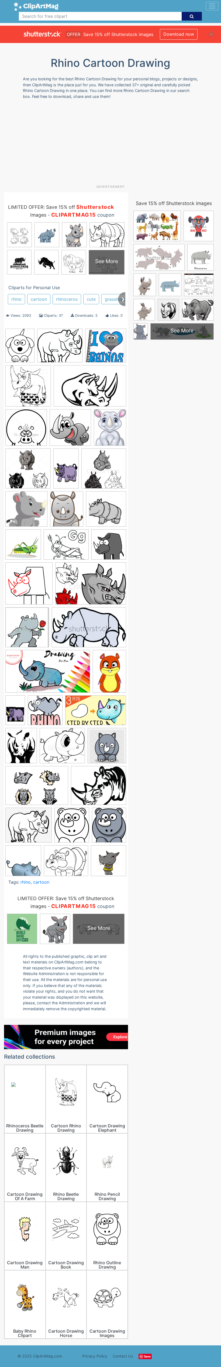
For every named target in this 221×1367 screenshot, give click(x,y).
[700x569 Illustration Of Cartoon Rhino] (66, 863)
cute (91, 299)
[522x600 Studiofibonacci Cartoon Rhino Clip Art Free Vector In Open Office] (109, 827)
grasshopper (117, 299)
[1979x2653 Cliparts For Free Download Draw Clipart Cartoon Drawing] (20, 348)
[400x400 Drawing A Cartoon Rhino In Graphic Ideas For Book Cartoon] (109, 547)
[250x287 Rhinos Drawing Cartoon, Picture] (72, 827)
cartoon (39, 299)
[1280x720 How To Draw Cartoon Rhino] (48, 674)
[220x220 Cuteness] (23, 863)
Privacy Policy (94, 1356)
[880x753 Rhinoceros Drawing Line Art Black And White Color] (28, 827)
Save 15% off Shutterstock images (174, 203)
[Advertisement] (112, 144)
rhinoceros (67, 299)
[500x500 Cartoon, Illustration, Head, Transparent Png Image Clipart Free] (70, 430)
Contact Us (123, 1356)
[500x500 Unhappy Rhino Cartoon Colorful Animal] (108, 863)
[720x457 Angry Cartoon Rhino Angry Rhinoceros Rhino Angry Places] (90, 388)
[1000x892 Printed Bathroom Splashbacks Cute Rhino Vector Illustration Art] (62, 748)
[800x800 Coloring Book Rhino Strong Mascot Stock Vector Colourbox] (104, 471)
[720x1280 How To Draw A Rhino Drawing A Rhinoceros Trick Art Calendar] (15, 713)
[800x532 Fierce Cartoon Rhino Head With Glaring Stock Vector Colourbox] (91, 586)
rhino (16, 299)
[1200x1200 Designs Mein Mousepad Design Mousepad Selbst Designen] (106, 511)
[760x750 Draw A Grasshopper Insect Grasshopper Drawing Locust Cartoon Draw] (23, 547)
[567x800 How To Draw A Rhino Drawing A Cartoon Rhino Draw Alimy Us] (109, 673)
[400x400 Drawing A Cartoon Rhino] (29, 586)
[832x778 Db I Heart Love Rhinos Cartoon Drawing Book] (105, 348)
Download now (178, 34)
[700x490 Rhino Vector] (37, 788)
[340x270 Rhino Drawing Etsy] (98, 788)
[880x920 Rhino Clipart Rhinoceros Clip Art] (107, 748)
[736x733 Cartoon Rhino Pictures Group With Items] (28, 471)
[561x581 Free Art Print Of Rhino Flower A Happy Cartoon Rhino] (27, 629)
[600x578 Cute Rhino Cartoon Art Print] (26, 511)
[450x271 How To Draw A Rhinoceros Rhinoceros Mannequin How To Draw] (89, 629)
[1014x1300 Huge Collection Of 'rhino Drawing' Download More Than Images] (21, 748)
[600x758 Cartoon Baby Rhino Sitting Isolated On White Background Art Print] (110, 430)
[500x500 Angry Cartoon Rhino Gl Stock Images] (26, 430)
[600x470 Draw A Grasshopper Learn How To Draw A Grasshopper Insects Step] (66, 547)
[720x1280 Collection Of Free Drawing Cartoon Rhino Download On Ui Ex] (66, 471)
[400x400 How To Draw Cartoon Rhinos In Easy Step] (45, 713)
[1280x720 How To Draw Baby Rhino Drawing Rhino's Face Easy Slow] (95, 713)
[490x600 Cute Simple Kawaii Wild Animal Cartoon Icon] (66, 511)
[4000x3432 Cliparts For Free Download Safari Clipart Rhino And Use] (59, 348)
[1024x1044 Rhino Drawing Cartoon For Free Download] (28, 388)
